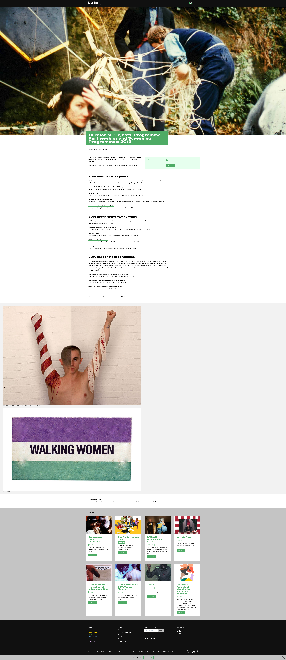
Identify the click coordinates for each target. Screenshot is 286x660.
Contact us (122, 639)
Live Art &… (94, 270)
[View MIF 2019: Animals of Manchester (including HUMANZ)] (187, 572)
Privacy (119, 651)
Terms (126, 651)
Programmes (102, 149)
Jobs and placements (125, 632)
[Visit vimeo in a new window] (151, 638)
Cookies (110, 651)
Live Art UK (179, 633)
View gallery (170, 165)
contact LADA (97, 165)
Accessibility (100, 651)
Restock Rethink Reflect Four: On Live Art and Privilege (106, 187)
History (121, 634)
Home (90, 627)
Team (119, 630)
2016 (167, 159)
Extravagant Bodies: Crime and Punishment (102, 246)
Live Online (108, 297)
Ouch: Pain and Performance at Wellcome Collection (105, 286)
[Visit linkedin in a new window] (157, 638)
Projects (91, 149)
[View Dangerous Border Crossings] (99, 525)
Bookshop (91, 641)
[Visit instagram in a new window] (145, 638)
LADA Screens (125, 297)
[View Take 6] (158, 572)
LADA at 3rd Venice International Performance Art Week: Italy (108, 274)
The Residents (93, 193)
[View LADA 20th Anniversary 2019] (158, 525)
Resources (92, 639)
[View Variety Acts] (187, 525)
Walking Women (93, 233)
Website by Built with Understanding (163, 651)
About (120, 627)
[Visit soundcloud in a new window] (154, 638)
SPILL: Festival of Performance (98, 239)
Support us (122, 641)
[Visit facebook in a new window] (148, 638)
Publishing (92, 636)
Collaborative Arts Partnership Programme (102, 227)
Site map (90, 651)
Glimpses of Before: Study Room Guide (101, 205)
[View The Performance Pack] (128, 525)
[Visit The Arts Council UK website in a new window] (188, 651)
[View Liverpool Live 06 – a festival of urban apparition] (99, 572)
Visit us (121, 636)
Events (90, 630)
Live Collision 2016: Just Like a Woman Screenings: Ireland (107, 280)
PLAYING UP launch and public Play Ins (100, 199)
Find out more (148, 657)
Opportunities (93, 632)
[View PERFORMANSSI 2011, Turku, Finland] (128, 572)
